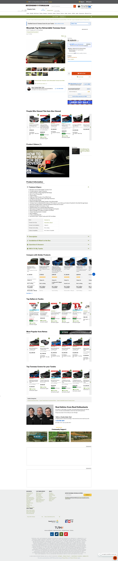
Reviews (50, 500)
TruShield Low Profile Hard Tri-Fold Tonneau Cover (67, 382)
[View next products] (90, 127)
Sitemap (60, 556)
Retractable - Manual (48, 222)
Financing (28, 501)
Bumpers (45, 13)
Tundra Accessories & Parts (32, 400)
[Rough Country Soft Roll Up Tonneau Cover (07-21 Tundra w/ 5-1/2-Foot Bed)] (34, 119)
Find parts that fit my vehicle (32, 32)
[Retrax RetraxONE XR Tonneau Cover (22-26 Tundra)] (77, 342)
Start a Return (38, 494)
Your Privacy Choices (76, 556)
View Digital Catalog (30, 507)
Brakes (41, 13)
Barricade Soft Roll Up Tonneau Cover (56, 382)
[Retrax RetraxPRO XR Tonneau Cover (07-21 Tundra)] (56, 342)
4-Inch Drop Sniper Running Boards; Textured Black (44, 314)
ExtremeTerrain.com (37, 6)
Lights (77, 13)
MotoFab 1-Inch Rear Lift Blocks (88, 313)
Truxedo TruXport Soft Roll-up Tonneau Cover (44, 381)
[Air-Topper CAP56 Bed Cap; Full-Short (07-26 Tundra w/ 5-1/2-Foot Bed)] (77, 119)
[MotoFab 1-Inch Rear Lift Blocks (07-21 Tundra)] (88, 306)
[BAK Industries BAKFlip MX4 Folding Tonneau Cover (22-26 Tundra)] (88, 374)
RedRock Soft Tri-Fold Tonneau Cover (67, 126)
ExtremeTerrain (65, 530)
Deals (28, 13)
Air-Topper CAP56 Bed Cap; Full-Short (77, 126)
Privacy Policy (81, 497)
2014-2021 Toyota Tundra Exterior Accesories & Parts (56, 19)
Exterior (62, 13)
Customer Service (39, 497)
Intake (66, 13)
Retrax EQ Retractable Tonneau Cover (45, 350)
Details (50, 1)
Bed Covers (36, 13)
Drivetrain (50, 13)
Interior (69, 13)
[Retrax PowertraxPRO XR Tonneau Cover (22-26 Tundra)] (88, 119)
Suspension (81, 13)
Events (27, 496)
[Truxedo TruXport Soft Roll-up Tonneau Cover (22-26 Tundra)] (45, 374)
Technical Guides (29, 502)
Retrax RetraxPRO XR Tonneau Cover (33, 349)
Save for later (80, 76)
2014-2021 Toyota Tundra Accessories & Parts (35, 19)
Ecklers (71, 530)
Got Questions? (39, 496)
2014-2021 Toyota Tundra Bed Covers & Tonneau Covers (78, 19)
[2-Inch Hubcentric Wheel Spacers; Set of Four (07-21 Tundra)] (56, 306)
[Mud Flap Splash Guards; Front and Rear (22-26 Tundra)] (67, 306)
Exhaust (58, 13)
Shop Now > (62, 16)
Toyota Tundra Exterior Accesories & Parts (47, 400)
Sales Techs (51, 499)
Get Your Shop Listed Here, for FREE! (79, 96)
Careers (50, 496)
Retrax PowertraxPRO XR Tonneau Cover (88, 126)
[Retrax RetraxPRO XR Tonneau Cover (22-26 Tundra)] (34, 342)
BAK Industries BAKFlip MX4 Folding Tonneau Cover (34, 382)
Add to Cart (82, 73)
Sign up (88, 494)
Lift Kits (73, 13)
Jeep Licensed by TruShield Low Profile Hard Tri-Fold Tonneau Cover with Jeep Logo (44, 127)
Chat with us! (38, 498)
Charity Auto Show (52, 497)
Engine (54, 13)
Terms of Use (38, 501)
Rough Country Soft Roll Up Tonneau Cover (34, 126)
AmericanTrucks (57, 530)
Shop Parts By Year (30, 497)
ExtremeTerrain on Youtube (69, 521)
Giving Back (51, 494)
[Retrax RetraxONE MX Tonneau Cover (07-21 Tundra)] (56, 119)
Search (74, 6)
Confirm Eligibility (72, 51)
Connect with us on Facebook (66, 521)
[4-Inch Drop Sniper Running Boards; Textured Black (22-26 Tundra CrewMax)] (45, 306)
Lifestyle (31, 13)
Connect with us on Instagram (72, 521)
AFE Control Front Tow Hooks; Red (77, 313)
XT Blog (28, 504)
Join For (87, 84)
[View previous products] (27, 127)
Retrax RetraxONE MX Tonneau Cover (55, 126)
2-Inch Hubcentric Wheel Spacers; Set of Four (56, 313)
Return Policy (38, 495)
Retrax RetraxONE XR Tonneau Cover (77, 349)
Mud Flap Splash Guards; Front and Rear (66, 313)
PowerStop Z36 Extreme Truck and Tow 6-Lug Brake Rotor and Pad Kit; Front (34, 315)
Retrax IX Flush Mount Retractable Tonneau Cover (88, 351)
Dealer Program (52, 498)
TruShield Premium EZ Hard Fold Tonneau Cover (77, 382)
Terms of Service (73, 557)
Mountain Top (47, 219)
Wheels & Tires (88, 13)
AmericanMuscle (48, 530)
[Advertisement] (59, 456)
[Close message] (91, 16)
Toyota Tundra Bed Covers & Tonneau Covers (66, 400)
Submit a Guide (52, 495)
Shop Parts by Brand (30, 498)
